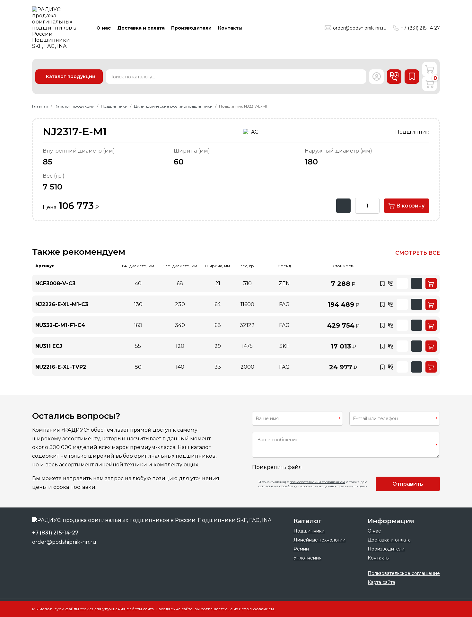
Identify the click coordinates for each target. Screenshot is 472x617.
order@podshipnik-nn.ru (360, 28)
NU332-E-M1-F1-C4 (60, 325)
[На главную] (56, 27)
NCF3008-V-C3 (55, 283)
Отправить (407, 484)
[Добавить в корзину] (431, 283)
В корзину (409, 206)
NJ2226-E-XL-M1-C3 (61, 304)
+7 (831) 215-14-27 (420, 28)
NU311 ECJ (48, 346)
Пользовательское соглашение (404, 573)
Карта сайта (381, 582)
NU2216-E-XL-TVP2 (60, 367)
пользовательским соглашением (317, 482)
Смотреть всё (417, 253)
